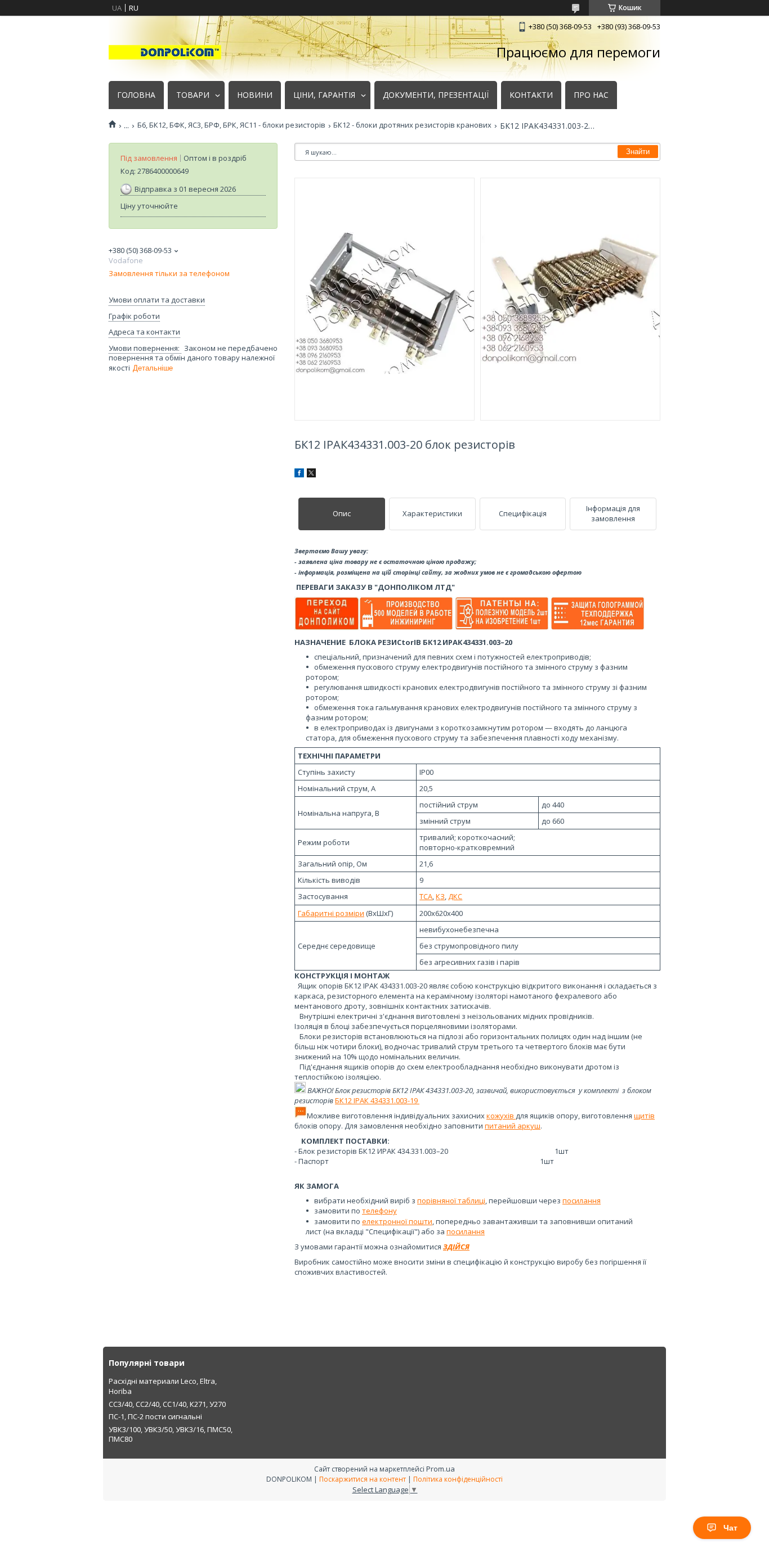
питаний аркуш (512, 1126)
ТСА (425, 896)
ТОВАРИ (192, 95)
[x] (311, 475)
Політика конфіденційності (458, 1479)
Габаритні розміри (331, 913)
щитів (644, 1116)
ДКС (455, 896)
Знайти (638, 151)
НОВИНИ (254, 95)
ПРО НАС (591, 95)
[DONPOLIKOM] (165, 52)
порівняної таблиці (451, 1200)
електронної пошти (397, 1221)
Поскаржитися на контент (362, 1479)
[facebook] (299, 475)
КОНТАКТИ (531, 95)
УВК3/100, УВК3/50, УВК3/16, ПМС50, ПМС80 (171, 1434)
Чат (730, 1527)
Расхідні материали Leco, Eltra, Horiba (163, 1386)
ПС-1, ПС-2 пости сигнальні (155, 1416)
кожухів (501, 1116)
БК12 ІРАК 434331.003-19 (377, 1100)
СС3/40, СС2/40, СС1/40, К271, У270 (167, 1404)
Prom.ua (440, 1469)
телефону (379, 1211)
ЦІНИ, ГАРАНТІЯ (324, 95)
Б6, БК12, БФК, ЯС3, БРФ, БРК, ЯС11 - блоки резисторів (231, 125)
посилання (581, 1200)
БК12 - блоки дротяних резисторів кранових (412, 125)
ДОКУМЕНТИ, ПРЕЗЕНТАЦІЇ (436, 95)
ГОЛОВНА (136, 95)
